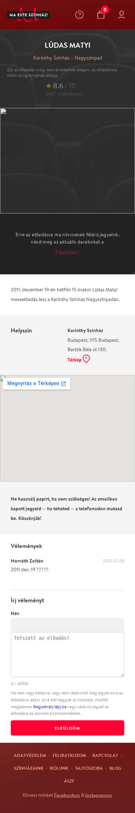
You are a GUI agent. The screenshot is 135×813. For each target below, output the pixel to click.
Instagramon (98, 795)
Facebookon (67, 795)
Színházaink (28, 768)
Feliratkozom (69, 755)
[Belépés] (123, 15)
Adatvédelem (30, 755)
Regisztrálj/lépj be (49, 706)
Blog (115, 768)
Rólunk (59, 768)
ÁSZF (69, 781)
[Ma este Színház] (28, 14)
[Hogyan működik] (81, 14)
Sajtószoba (89, 768)
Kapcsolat (105, 755)
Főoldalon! (67, 252)
